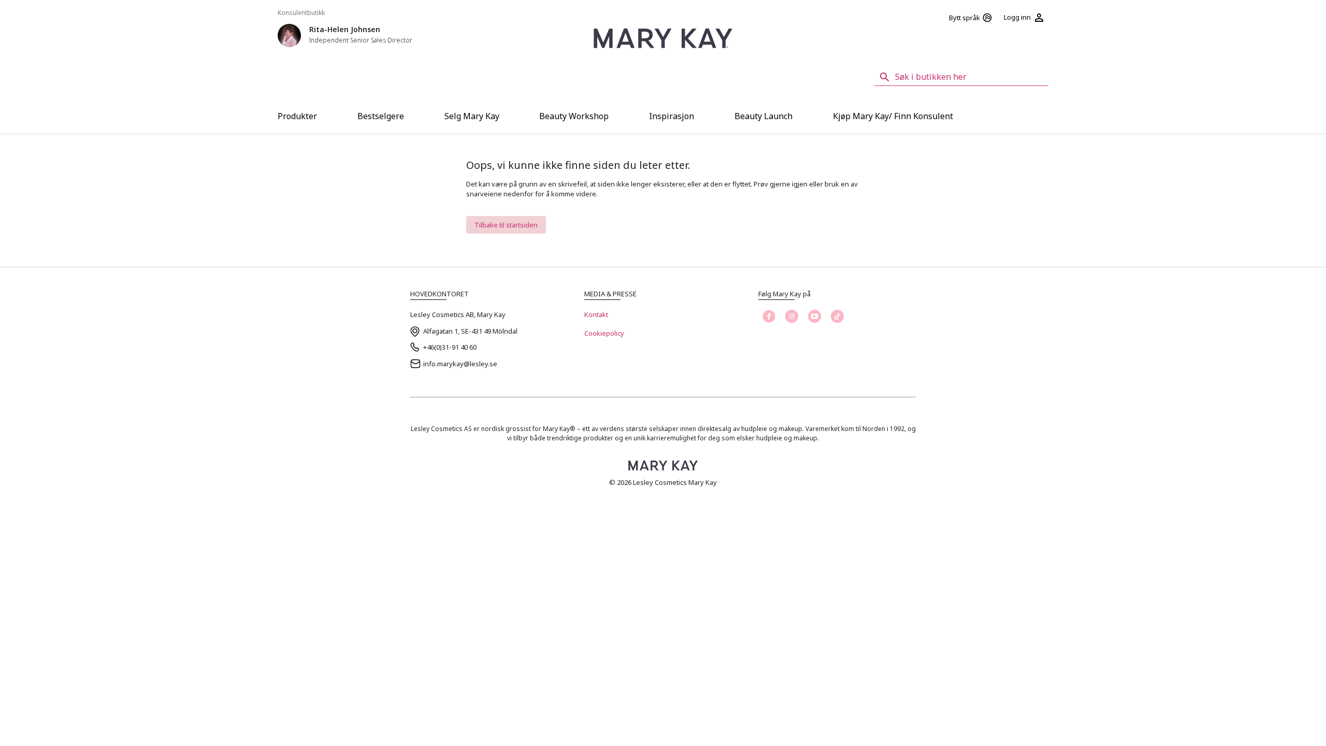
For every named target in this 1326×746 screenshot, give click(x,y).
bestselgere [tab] (380, 116)
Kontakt (596, 314)
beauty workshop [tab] (574, 116)
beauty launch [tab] (763, 116)
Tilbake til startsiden (506, 224)
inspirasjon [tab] (671, 116)
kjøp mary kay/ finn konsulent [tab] (893, 116)
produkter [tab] (297, 116)
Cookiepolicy (604, 333)
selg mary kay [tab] (471, 116)
